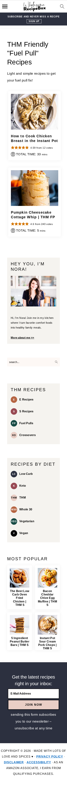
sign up (34, 21)
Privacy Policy (49, 756)
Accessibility (39, 762)
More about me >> (22, 337)
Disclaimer (14, 762)
